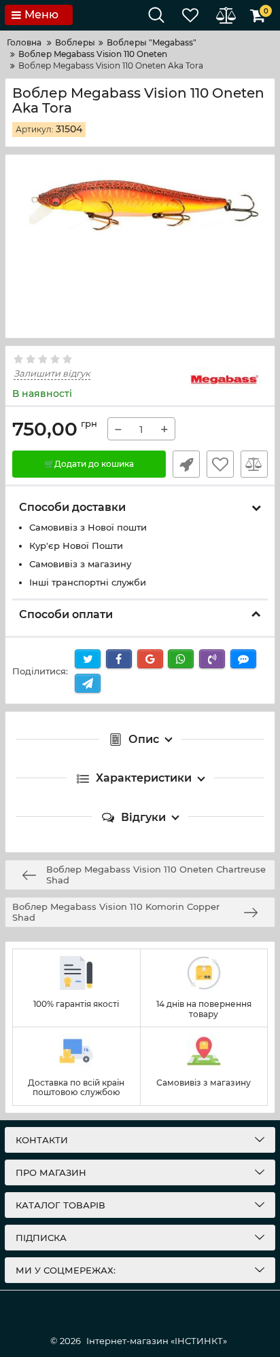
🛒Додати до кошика (89, 464)
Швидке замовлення (186, 464)
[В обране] (220, 464)
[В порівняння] (254, 464)
